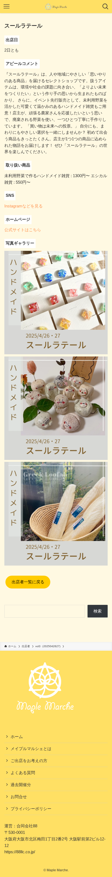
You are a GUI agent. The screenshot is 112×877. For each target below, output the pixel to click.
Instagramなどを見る (23, 206)
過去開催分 (21, 785)
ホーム (17, 737)
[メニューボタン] (6, 6)
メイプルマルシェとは (31, 749)
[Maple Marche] (56, 6)
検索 (98, 611)
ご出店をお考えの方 (29, 761)
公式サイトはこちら (22, 230)
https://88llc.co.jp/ (19, 852)
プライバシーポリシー (31, 809)
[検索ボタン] (105, 6)
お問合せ (19, 797)
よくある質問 (23, 773)
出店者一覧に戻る (28, 582)
